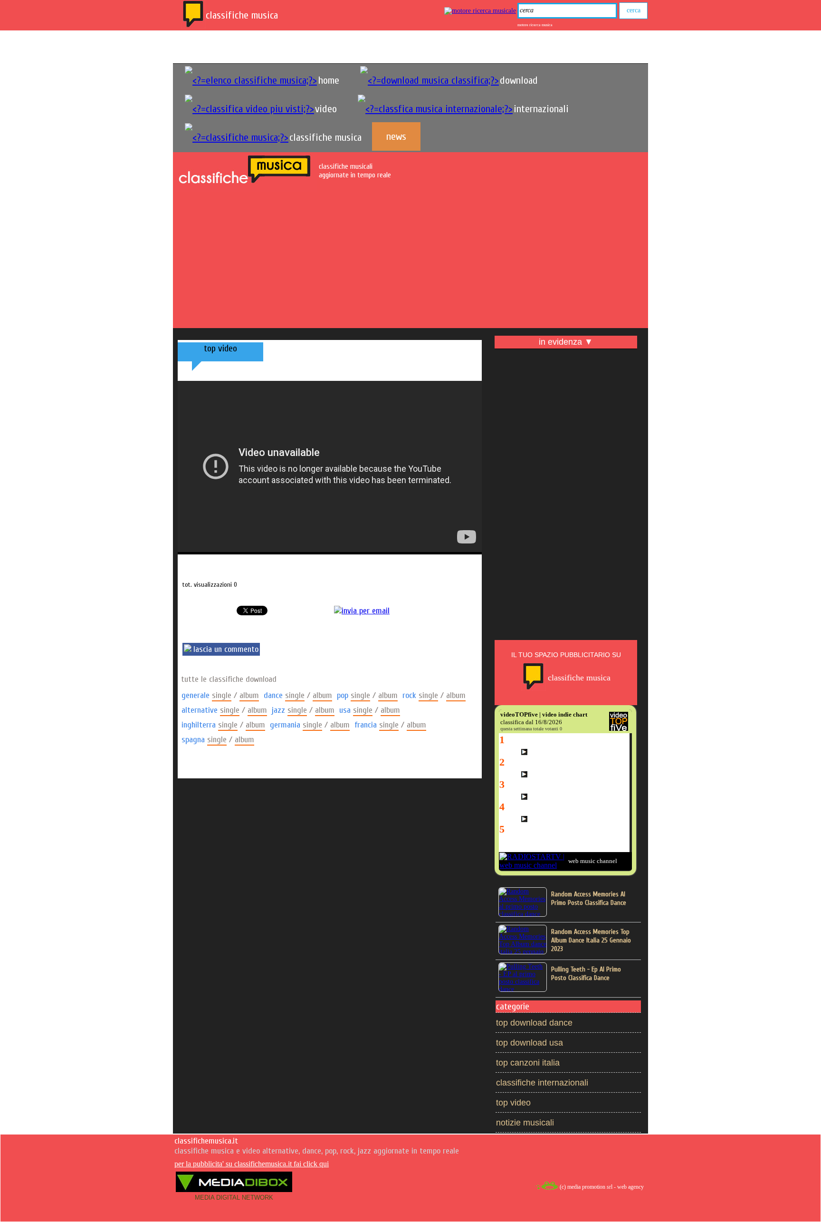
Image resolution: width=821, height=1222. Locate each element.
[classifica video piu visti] (249, 109)
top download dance (534, 1023)
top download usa (529, 1042)
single (221, 695)
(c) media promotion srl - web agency (602, 1186)
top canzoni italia (528, 1062)
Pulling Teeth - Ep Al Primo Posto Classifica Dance (586, 973)
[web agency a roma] (546, 1188)
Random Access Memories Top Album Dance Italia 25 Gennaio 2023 (591, 940)
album (249, 695)
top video (513, 1102)
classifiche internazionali (542, 1082)
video (326, 109)
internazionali (541, 109)
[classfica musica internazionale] (435, 109)
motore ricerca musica (535, 25)
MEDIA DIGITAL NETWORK (234, 1197)
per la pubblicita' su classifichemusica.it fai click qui (251, 1164)
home (328, 80)
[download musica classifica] (429, 80)
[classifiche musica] (193, 26)
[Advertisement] (410, 261)
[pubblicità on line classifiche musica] (533, 688)
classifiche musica (325, 137)
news (396, 136)
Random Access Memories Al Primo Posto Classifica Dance (588, 898)
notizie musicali (525, 1122)
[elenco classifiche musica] (251, 80)
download (519, 80)
